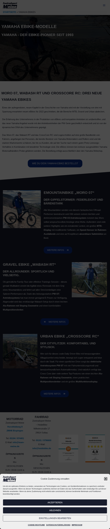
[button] (105, 478)
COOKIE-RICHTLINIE (36, 525)
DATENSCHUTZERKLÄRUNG (58, 525)
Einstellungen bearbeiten (55, 518)
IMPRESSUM (77, 525)
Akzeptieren (55, 502)
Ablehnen (55, 510)
